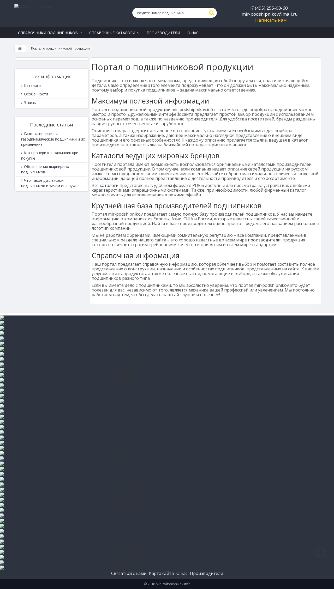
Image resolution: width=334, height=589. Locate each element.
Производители (206, 573)
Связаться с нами (128, 573)
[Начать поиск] (212, 13)
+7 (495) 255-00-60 (268, 8)
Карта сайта (161, 573)
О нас (181, 573)
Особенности (35, 94)
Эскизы (30, 102)
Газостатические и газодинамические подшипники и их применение (53, 139)
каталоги (109, 185)
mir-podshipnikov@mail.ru (270, 14)
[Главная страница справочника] (20, 48)
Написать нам (271, 20)
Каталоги (32, 85)
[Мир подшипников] (64, 13)
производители (264, 240)
